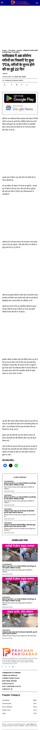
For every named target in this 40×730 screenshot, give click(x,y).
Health (19, 50)
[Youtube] (13, 667)
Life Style (11, 50)
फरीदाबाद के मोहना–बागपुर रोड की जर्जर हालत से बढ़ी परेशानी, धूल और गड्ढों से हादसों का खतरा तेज (19, 511)
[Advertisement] (20, 26)
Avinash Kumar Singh (14, 80)
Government (9, 481)
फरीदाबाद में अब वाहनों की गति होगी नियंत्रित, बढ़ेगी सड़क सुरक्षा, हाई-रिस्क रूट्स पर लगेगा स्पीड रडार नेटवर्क (20, 525)
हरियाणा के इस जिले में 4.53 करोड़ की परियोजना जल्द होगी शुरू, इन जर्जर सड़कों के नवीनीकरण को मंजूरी (20, 484)
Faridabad (8, 495)
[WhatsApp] (27, 85)
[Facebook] (11, 85)
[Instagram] (6, 667)
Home (4, 50)
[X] (16, 85)
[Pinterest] (21, 85)
